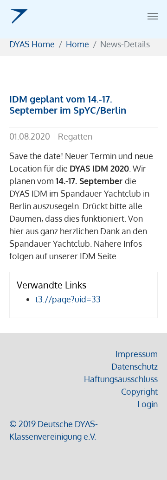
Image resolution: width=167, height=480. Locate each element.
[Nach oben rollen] (145, 458)
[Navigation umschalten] (153, 16)
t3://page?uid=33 (68, 299)
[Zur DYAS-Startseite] (19, 16)
